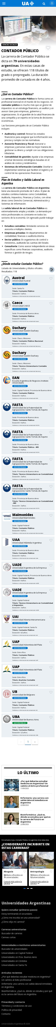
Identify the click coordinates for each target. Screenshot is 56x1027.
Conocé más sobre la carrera (13, 882)
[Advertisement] (28, 11)
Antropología (37, 871)
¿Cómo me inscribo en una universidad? (20, 917)
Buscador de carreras (11, 933)
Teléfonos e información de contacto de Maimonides (27, 533)
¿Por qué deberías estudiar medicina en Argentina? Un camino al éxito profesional (34, 783)
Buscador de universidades (14, 948)
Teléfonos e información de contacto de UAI (25, 635)
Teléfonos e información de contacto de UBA (25, 735)
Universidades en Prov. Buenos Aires (19, 957)
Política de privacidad (11, 1009)
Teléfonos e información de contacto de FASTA (25, 425)
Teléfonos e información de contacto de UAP (25, 660)
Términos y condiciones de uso (16, 1005)
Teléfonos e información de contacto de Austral (26, 296)
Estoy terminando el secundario (16, 913)
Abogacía (8, 871)
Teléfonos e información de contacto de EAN (25, 398)
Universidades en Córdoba (14, 961)
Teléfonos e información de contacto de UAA (25, 558)
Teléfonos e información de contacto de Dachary (26, 346)
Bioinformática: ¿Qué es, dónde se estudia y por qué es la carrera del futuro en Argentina (35, 818)
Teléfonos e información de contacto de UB (24, 710)
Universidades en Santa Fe (14, 965)
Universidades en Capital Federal (17, 953)
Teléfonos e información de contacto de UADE (25, 583)
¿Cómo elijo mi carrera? (12, 921)
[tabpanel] (14, 869)
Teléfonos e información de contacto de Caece (25, 321)
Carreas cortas (8, 937)
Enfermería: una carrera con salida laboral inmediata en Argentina (34, 800)
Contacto (5, 1013)
